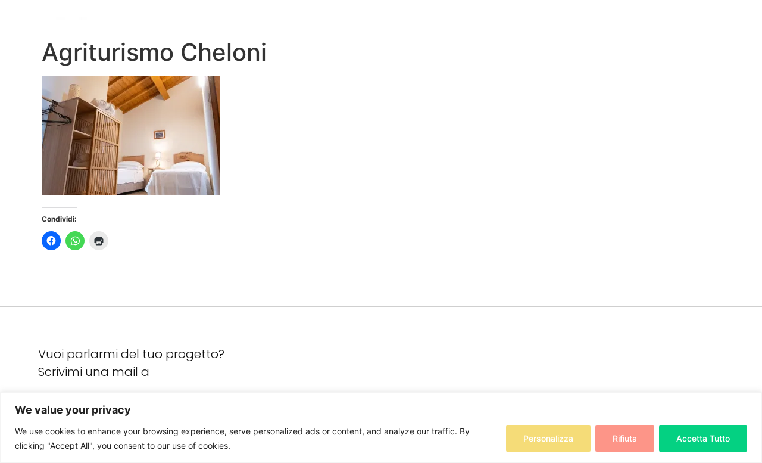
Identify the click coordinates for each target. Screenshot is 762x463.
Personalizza (548, 438)
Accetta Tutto (703, 438)
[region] (381, 427)
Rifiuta (625, 438)
